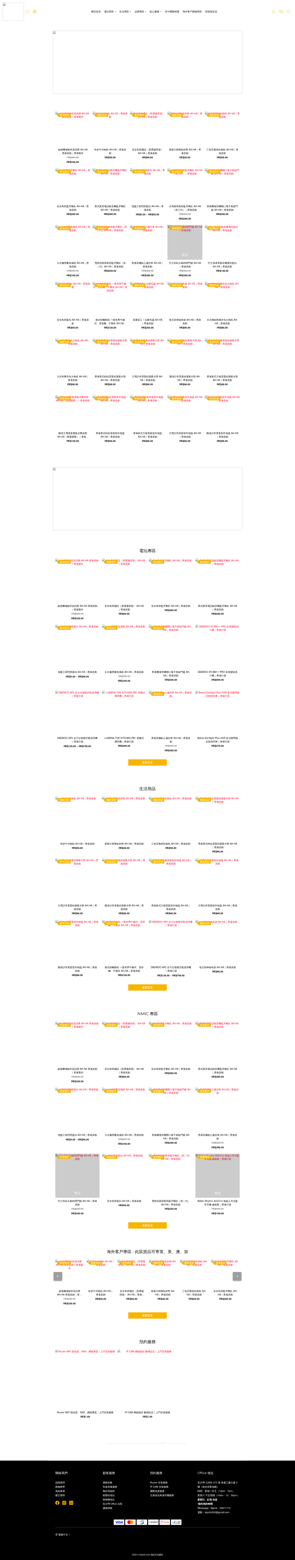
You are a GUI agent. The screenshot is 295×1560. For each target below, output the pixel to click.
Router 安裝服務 (159, 1482)
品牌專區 (139, 11)
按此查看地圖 (209, 1486)
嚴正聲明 (60, 1495)
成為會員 (60, 1491)
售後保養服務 (110, 1486)
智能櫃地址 (109, 1499)
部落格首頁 (211, 11)
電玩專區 (109, 11)
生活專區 (124, 11)
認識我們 (60, 1482)
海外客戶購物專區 (192, 11)
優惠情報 (107, 1508)
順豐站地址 (109, 1495)
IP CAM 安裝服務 (159, 1486)
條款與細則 (109, 1491)
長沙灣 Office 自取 (112, 1503)
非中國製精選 (172, 11)
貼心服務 (154, 11)
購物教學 (60, 1486)
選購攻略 (107, 1482)
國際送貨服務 (157, 1491)
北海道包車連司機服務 (162, 1495)
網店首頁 (96, 11)
